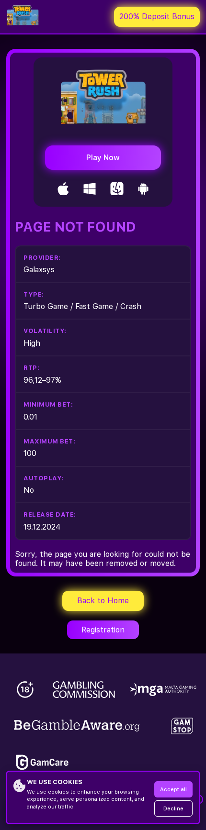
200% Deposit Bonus (157, 16)
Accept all (173, 789)
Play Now (103, 157)
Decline (173, 809)
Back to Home (103, 600)
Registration (103, 629)
